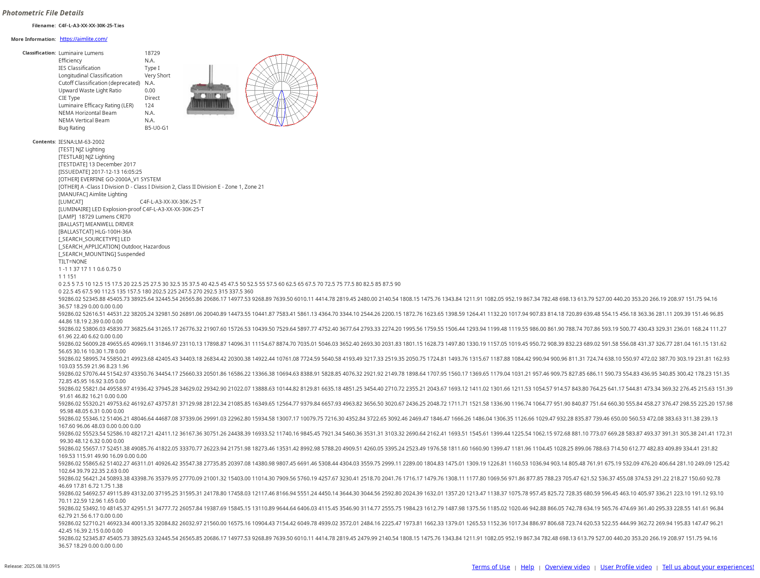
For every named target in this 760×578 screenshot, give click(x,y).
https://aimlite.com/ (83, 39)
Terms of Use (491, 567)
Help (527, 567)
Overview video (567, 567)
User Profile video (626, 567)
